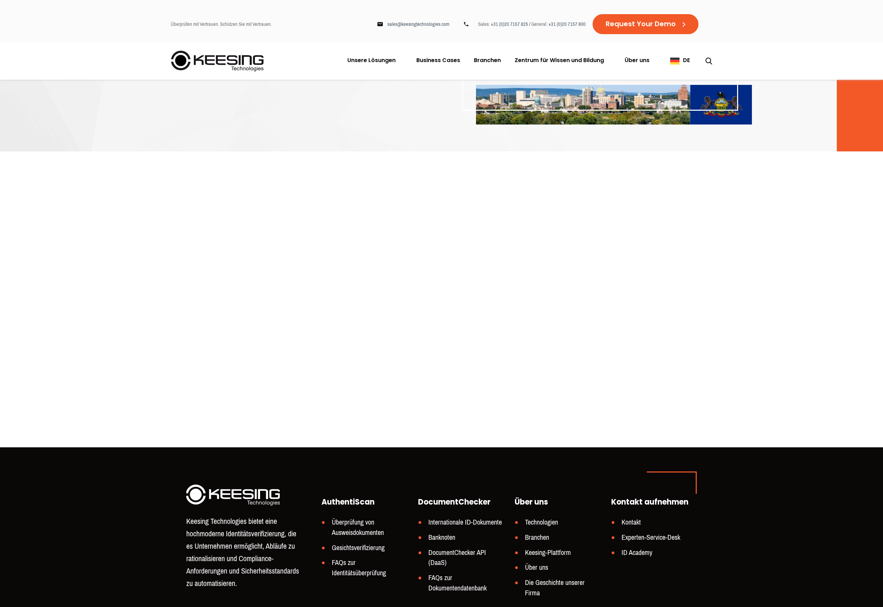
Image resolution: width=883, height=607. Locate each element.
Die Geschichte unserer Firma (555, 587)
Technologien (541, 522)
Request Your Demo (641, 24)
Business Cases (438, 61)
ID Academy (637, 552)
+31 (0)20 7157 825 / (511, 24)
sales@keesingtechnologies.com (418, 24)
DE (686, 60)
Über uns (637, 60)
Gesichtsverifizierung (358, 547)
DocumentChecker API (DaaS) (457, 557)
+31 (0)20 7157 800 (567, 24)
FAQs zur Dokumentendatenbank (457, 583)
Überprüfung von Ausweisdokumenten (358, 527)
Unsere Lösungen (371, 60)
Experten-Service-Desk (651, 537)
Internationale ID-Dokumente (465, 522)
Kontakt (631, 522)
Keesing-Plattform (548, 552)
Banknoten (441, 537)
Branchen (487, 61)
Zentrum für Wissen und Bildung (559, 60)
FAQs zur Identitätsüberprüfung (359, 567)
